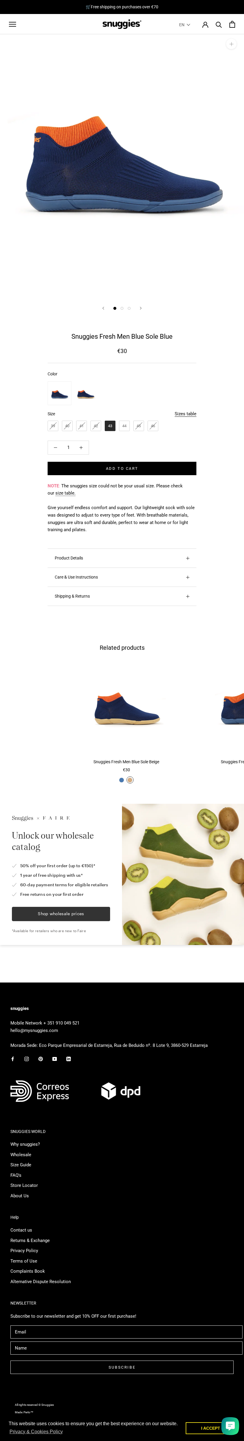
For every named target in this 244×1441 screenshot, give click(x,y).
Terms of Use (23, 1261)
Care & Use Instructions (76, 577)
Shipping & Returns (72, 596)
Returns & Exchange (30, 1240)
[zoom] (231, 44)
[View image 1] (114, 308)
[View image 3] (129, 308)
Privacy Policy (24, 1250)
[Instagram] (26, 1058)
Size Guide (20, 1165)
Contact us (21, 1230)
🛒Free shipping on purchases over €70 (122, 6)
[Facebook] (12, 1058)
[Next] (141, 308)
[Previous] (103, 308)
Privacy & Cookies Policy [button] (36, 1431)
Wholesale (20, 1154)
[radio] (59, 393)
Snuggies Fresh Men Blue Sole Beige (126, 761)
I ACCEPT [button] (210, 1428)
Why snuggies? (25, 1144)
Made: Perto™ (24, 1412)
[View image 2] (122, 308)
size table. (65, 493)
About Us (19, 1195)
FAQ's (15, 1175)
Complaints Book (27, 1271)
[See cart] (232, 24)
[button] (184, 24)
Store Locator (24, 1185)
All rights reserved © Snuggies (34, 1404)
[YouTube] (54, 1058)
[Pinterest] (40, 1058)
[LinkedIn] (68, 1058)
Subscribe (122, 1367)
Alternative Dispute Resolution (40, 1281)
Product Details (69, 558)
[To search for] (219, 24)
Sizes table (185, 413)
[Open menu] (12, 24)
